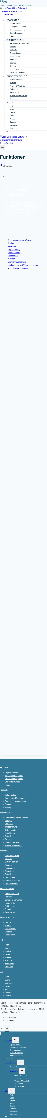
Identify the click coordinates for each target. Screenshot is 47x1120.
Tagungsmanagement (18, 27)
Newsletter (14, 125)
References (10, 935)
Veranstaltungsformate (18, 96)
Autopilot (13, 63)
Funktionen (5, 812)
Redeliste (13, 50)
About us (8, 995)
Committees (10, 877)
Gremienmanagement (18, 30)
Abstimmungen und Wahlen (19, 240)
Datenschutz (11, 1017)
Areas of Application (8, 917)
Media (7, 989)
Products (4, 790)
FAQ (11, 106)
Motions (8, 859)
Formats (8, 932)
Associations (10, 929)
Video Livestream (12, 880)
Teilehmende (10, 830)
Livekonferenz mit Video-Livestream (23, 265)
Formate (8, 909)
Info (1, 940)
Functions (4, 851)
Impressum (10, 1020)
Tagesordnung (15, 53)
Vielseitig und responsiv (18, 268)
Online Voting (10, 795)
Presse (12, 119)
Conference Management (16, 798)
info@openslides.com (8, 5)
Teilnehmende (15, 56)
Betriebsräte (14, 92)
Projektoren (14, 59)
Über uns (13, 128)
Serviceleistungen (16, 33)
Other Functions (11, 884)
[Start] (1, 166)
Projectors (9, 871)
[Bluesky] (6, 2)
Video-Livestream (16, 69)
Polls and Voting (12, 856)
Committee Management (15, 801)
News (12, 116)
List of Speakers (12, 862)
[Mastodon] (4, 2)
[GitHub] (1, 2)
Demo (12, 109)
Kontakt (12, 112)
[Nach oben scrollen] (2, 1029)
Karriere (13, 122)
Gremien (13, 66)
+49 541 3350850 (24, 5)
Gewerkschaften (16, 79)
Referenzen (14, 99)
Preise (12, 36)
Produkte (4, 767)
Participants (10, 868)
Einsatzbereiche (7, 889)
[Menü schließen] (0, 1033)
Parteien (13, 83)
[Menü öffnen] (2, 147)
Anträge (13, 47)
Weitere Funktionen (17, 72)
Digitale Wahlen (15, 23)
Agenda (8, 865)
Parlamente (14, 89)
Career (8, 992)
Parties (8, 926)
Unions (8, 922)
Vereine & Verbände (17, 86)
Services (8, 804)
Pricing (8, 807)
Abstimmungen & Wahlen (19, 43)
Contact (8, 983)
